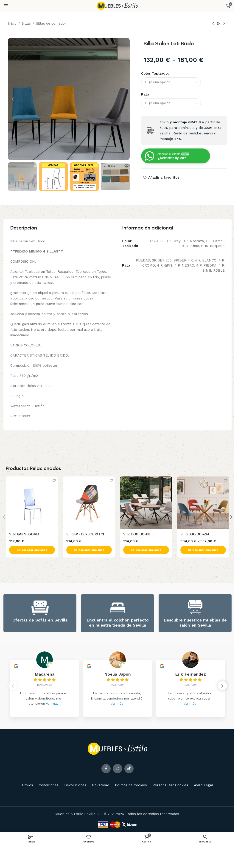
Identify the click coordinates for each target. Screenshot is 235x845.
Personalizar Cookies (170, 785)
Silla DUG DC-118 (136, 534)
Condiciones (49, 785)
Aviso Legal (203, 785)
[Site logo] (117, 5)
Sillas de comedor (51, 23)
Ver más (52, 703)
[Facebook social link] (106, 768)
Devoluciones (75, 785)
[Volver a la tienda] (218, 23)
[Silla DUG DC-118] (146, 502)
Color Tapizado (154, 73)
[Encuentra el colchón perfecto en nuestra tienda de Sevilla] (117, 607)
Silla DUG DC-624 (194, 534)
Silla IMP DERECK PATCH (85, 534)
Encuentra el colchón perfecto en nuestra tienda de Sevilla (118, 622)
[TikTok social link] (129, 768)
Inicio (12, 23)
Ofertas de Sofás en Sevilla (39, 620)
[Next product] (224, 23)
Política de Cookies (131, 785)
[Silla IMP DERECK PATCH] (89, 502)
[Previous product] (213, 23)
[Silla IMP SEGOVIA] (32, 502)
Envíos (27, 785)
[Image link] (117, 748)
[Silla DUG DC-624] (203, 502)
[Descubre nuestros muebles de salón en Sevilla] (195, 607)
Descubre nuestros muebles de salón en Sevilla (195, 622)
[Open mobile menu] (5, 5)
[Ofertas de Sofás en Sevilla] (40, 607)
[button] (12, 99)
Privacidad (100, 785)
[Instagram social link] (117, 768)
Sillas (26, 23)
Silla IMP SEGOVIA (24, 534)
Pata (145, 94)
